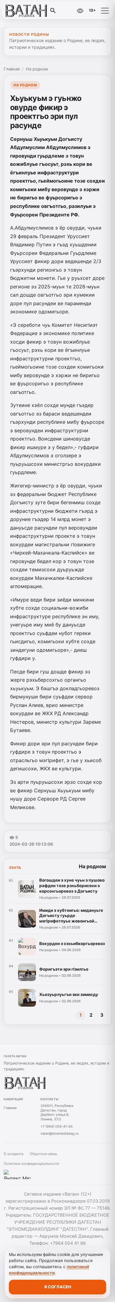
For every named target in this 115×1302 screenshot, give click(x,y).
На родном (37, 68)
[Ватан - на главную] (30, 10)
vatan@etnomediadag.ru (59, 1133)
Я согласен (57, 1286)
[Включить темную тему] (67, 10)
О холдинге (14, 1154)
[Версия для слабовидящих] (80, 10)
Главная (12, 68)
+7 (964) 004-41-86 (56, 1126)
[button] (105, 10)
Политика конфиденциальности (31, 1163)
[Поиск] (53, 10)
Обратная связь (43, 1154)
